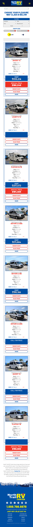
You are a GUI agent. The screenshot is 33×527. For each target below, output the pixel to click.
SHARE (16, 94)
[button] (29, 3)
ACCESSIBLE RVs (23, 513)
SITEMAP (23, 521)
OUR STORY (10, 515)
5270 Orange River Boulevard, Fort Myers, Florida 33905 (16, 509)
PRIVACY (23, 517)
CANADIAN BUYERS (23, 515)
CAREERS (10, 519)
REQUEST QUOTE (16, 89)
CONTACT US (10, 521)
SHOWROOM (10, 517)
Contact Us (17, 471)
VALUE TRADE (16, 91)
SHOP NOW (10, 513)
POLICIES (23, 519)
